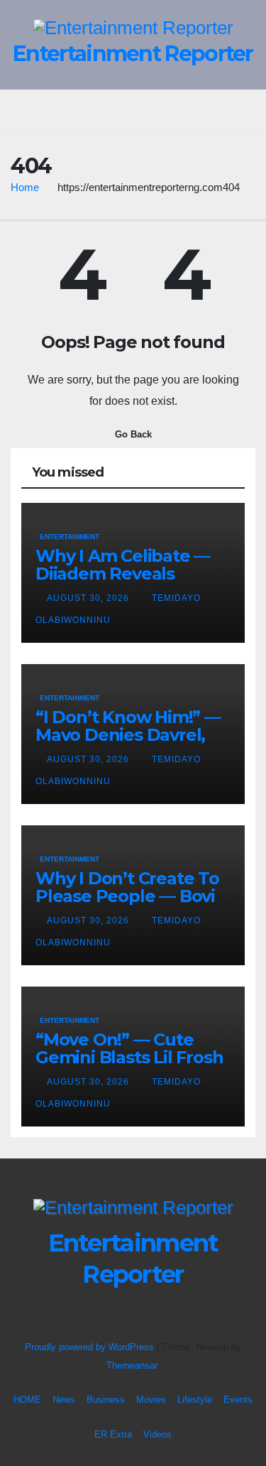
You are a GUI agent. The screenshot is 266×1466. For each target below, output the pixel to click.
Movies (151, 1399)
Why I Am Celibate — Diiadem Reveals (122, 564)
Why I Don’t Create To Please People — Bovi (127, 887)
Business (106, 1399)
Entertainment (69, 537)
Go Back (133, 434)
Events (238, 1399)
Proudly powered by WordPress (91, 1347)
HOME (27, 1399)
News (63, 1399)
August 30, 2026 (89, 598)
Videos (157, 1434)
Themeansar (131, 1365)
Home (25, 187)
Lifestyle (194, 1399)
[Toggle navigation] (143, 112)
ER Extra (113, 1434)
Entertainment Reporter (133, 53)
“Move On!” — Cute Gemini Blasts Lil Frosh (129, 1048)
